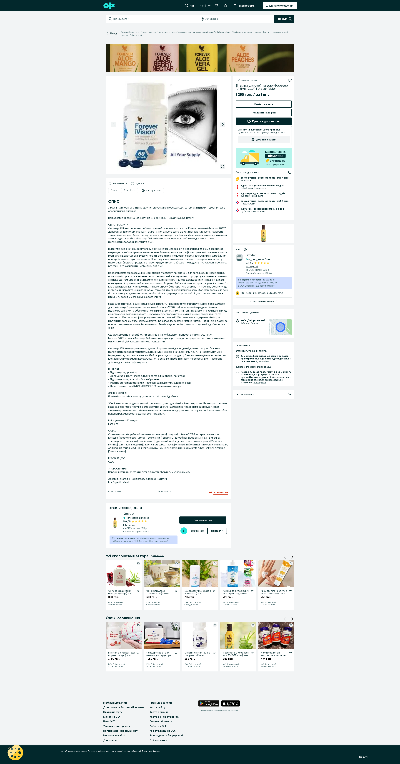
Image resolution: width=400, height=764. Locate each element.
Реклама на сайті (114, 735)
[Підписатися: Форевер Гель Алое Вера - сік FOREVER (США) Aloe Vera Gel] (252, 653)
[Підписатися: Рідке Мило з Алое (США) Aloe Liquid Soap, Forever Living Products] (252, 591)
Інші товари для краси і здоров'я (172, 32)
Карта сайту (157, 707)
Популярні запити (161, 721)
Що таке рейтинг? (158, 541)
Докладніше (262, 361)
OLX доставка (158, 740)
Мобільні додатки (115, 702)
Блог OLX (109, 721)
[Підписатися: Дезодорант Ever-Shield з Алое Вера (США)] (214, 591)
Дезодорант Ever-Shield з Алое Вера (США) (198, 592)
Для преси (110, 740)
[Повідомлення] (226, 5)
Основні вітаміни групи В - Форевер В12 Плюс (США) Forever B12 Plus (197, 655)
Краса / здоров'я (149, 32)
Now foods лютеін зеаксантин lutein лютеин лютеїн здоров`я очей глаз (274, 656)
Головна (124, 32)
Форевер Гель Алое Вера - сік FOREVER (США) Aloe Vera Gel (236, 655)
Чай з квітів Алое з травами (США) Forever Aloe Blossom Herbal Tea (158, 594)
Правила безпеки (161, 702)
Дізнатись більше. (151, 751)
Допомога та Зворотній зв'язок (123, 707)
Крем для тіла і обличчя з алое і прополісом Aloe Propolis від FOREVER (274, 594)
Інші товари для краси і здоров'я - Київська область (209, 32)
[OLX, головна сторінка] (108, 5)
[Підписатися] (290, 80)
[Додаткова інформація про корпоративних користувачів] (245, 249)
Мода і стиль (134, 32)
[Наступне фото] (222, 124)
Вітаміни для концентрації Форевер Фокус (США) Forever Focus (121, 655)
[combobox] (155, 19)
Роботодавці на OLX (162, 730)
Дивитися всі (157, 555)
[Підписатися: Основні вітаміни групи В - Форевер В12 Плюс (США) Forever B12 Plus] (214, 653)
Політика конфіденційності (120, 730)
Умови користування (116, 726)
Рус (209, 5)
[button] (292, 557)
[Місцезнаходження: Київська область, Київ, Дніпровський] (280, 327)
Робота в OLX (158, 726)
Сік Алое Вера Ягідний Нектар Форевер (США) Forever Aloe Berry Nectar (120, 594)
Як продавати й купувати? (166, 735)
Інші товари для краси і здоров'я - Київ (249, 32)
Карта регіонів (159, 712)
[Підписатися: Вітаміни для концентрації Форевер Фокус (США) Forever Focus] (138, 653)
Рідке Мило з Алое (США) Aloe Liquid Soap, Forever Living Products (236, 594)
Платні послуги (112, 712)
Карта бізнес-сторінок (164, 716)
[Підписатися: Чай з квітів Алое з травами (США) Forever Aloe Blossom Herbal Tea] (176, 591)
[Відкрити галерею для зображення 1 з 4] (222, 166)
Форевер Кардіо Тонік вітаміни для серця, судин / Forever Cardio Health (159, 655)
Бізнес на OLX (111, 716)
